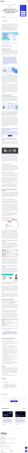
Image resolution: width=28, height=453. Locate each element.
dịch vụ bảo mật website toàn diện (10, 375)
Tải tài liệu (10, 135)
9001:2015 (8, 446)
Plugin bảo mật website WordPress (7, 46)
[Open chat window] (26, 451)
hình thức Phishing (5, 232)
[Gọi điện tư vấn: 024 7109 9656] (26, 448)
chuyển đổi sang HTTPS (12, 270)
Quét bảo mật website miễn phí (6, 45)
